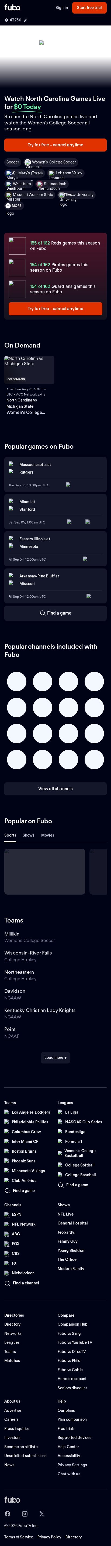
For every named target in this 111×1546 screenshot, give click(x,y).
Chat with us (69, 1474)
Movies (47, 835)
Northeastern (19, 972)
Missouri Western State (33, 194)
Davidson (14, 991)
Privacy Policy (49, 1537)
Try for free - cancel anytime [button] (56, 144)
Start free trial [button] (89, 7)
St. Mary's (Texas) (28, 173)
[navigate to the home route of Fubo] (12, 8)
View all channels (55, 788)
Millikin (11, 934)
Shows (29, 835)
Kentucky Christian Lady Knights (40, 1010)
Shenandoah (55, 184)
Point (10, 1029)
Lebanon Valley (69, 173)
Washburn (22, 184)
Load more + (55, 1057)
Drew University (79, 194)
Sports (10, 835)
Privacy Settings (72, 1465)
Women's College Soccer (54, 162)
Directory (73, 1537)
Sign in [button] (62, 7)
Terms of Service (18, 1537)
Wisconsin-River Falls (28, 953)
